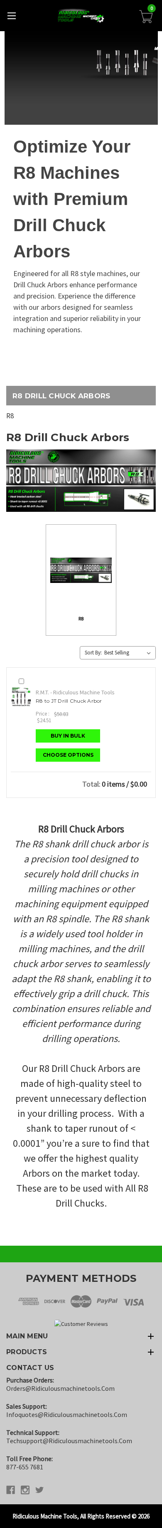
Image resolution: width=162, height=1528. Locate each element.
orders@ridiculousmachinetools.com (60, 1388)
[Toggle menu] (11, 15)
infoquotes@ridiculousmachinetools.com (66, 1414)
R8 (10, 415)
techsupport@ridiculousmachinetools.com (69, 1441)
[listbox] (129, 653)
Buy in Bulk (68, 736)
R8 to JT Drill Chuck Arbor (69, 701)
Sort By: (93, 652)
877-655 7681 (24, 1467)
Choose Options (68, 755)
